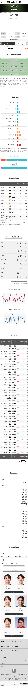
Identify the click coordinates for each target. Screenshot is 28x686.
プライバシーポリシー (13, 674)
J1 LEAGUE (3, 655)
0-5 (15, 382)
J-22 (13, 187)
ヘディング (9, 109)
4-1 (15, 437)
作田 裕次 (24, 489)
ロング (10, 112)
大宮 (13, 206)
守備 (12, 141)
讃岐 (10, 390)
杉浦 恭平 (24, 520)
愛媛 (10, 346)
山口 (10, 392)
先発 (24, 183)
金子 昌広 (24, 532)
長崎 (10, 353)
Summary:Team (19, 641)
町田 (10, 356)
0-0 (15, 351)
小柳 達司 (24, 511)
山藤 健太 (24, 516)
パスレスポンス (10, 118)
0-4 (15, 348)
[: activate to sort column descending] (1, 184)
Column (3, 650)
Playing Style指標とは (6, 151)
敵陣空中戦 (11, 122)
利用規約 (3, 674)
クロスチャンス (10, 128)
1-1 (15, 377)
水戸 (10, 348)
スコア (14, 342)
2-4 (15, 434)
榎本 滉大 (24, 492)
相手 (9, 341)
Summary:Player (5, 646)
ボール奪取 (11, 144)
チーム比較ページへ (14, 566)
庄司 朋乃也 (24, 503)
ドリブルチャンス (9, 125)
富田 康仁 (24, 523)
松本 (13, 212)
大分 (10, 364)
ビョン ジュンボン (22, 501)
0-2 (15, 366)
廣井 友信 (24, 498)
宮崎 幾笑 (24, 522)
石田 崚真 (24, 499)
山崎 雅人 (24, 537)
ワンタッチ (9, 105)
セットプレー (9, 115)
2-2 (15, 356)
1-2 (15, 353)
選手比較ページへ (14, 570)
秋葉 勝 (25, 515)
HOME (1, 12)
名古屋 (9, 387)
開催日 (5, 341)
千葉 (10, 374)
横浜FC (9, 398)
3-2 (15, 387)
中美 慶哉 (24, 518)
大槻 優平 (24, 535)
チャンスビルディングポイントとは (19, 281)
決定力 (12, 102)
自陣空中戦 (11, 138)
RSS (26, 48)
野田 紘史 (24, 494)
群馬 (10, 359)
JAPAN (16, 646)
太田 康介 (24, 491)
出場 (18, 183)
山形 (10, 377)
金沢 (13, 190)
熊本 (10, 366)
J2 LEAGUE (3, 657)
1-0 (15, 361)
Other (2, 666)
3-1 (15, 395)
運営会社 (20, 674)
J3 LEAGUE (3, 660)
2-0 (15, 359)
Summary (3, 663)
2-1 (15, 374)
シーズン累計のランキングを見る (19, 283)
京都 (10, 395)
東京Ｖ (9, 372)
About (16, 650)
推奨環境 (7, 674)
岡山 (10, 361)
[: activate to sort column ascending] (5, 184)
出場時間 (22, 341)
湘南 (10, 351)
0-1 (15, 346)
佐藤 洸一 (24, 530)
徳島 (10, 379)
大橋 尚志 (24, 513)
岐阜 (10, 369)
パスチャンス (10, 131)
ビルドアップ (10, 135)
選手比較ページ (14, 592)
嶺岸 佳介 (24, 496)
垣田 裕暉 (24, 533)
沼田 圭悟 (24, 504)
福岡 (10, 382)
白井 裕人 (24, 482)
